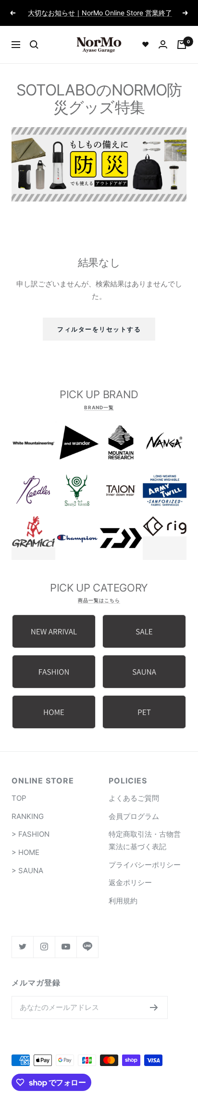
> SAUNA (27, 870)
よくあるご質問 (134, 798)
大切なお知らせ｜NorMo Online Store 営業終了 (100, 13)
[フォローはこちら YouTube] (65, 947)
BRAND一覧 (99, 407)
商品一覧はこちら (99, 600)
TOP (19, 798)
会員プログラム (134, 816)
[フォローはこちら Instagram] (44, 947)
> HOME (25, 852)
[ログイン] (163, 44)
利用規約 (123, 900)
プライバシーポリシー (145, 864)
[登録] (154, 1007)
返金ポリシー (130, 882)
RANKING (28, 816)
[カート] (181, 44)
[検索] (34, 44)
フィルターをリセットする (99, 329)
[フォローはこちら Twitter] (22, 947)
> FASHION (31, 834)
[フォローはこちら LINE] (87, 947)
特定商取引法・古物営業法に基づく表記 (145, 840)
